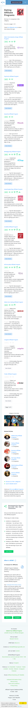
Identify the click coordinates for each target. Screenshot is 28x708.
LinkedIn (6, 669)
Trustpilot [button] (17, 617)
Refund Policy (14, 681)
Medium (16, 669)
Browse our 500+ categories (13, 481)
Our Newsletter (11, 667)
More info (19, 706)
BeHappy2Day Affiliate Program (12, 151)
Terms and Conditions (14, 683)
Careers (18, 651)
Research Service (14, 639)
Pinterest (14, 671)
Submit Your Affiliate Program (14, 630)
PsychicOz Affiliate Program (11, 76)
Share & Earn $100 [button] (16, 2)
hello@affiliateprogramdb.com (17, 647)
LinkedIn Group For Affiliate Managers (14, 632)
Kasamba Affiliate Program (11, 114)
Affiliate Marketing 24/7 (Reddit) (16, 675)
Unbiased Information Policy (13, 584)
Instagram (21, 669)
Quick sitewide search (11, 483)
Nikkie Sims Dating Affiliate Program (13, 302)
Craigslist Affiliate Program (11, 339)
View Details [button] (8, 70)
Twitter (24, 667)
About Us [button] (8, 617)
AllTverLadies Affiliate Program (12, 264)
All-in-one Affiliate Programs (16, 489)
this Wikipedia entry (12, 27)
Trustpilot (16, 663)
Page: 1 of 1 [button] (8, 407)
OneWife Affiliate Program (11, 227)
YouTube (11, 669)
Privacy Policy (14, 685)
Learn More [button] (9, 551)
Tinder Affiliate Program (10, 374)
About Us (17, 643)
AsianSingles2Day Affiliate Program (13, 189)
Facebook (18, 667)
